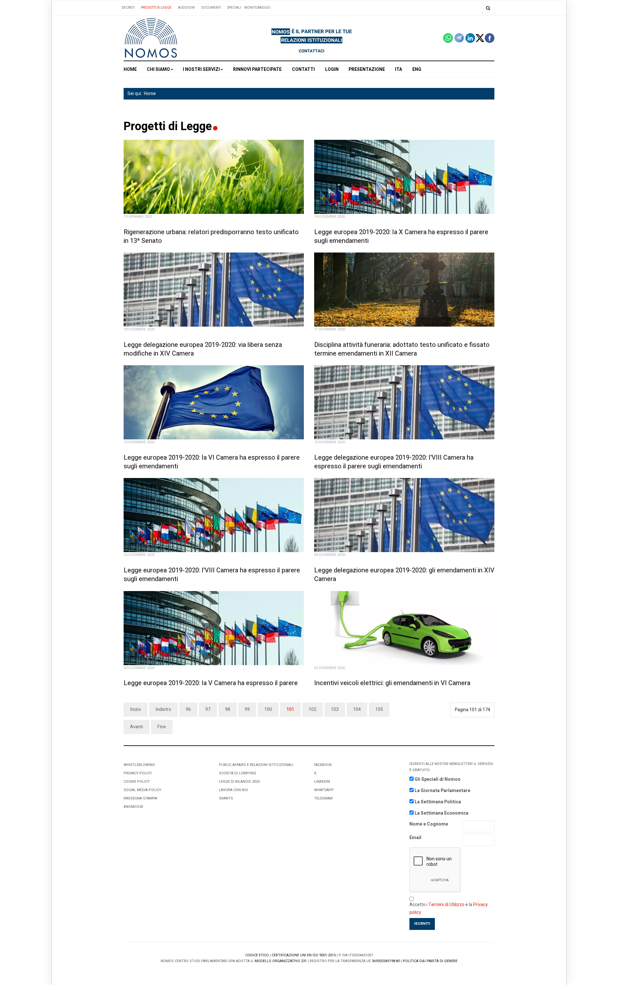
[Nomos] (151, 38)
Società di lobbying (237, 773)
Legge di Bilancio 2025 (239, 781)
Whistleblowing (139, 765)
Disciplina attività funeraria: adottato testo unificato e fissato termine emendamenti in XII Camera (402, 349)
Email (415, 837)
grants (226, 798)
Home (130, 69)
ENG (416, 69)
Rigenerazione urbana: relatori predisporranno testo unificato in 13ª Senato (211, 236)
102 (312, 709)
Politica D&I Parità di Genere (430, 961)
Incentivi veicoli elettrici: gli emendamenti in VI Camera (392, 683)
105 (379, 709)
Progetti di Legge (156, 7)
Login (332, 69)
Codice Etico (257, 955)
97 (208, 709)
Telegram (323, 798)
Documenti (211, 7)
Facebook (323, 765)
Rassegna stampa (140, 798)
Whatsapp (324, 790)
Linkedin (322, 781)
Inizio (135, 709)
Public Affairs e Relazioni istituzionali (256, 765)
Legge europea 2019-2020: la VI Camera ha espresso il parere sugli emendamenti (212, 462)
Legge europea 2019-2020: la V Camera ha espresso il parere (211, 683)
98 (227, 709)
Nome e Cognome (428, 824)
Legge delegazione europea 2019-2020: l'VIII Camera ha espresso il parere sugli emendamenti (393, 462)
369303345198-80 (386, 961)
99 (247, 709)
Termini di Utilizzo (446, 904)
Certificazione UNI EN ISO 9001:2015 (304, 955)
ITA (398, 69)
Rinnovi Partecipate (257, 69)
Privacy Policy (138, 773)
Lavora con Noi (233, 790)
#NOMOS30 (133, 806)
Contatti (303, 69)
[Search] (488, 7)
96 (188, 709)
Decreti (128, 7)
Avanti (136, 726)
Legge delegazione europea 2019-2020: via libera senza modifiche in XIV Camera (203, 349)
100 (268, 709)
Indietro (163, 709)
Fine (161, 726)
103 (335, 709)
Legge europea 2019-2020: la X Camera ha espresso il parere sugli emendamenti (401, 236)
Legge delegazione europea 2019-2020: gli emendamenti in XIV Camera (404, 575)
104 (357, 709)
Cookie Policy (137, 781)
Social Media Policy (142, 790)
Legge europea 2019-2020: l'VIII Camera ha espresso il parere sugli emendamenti (212, 575)
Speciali (234, 7)
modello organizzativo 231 (281, 961)
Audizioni (186, 7)
